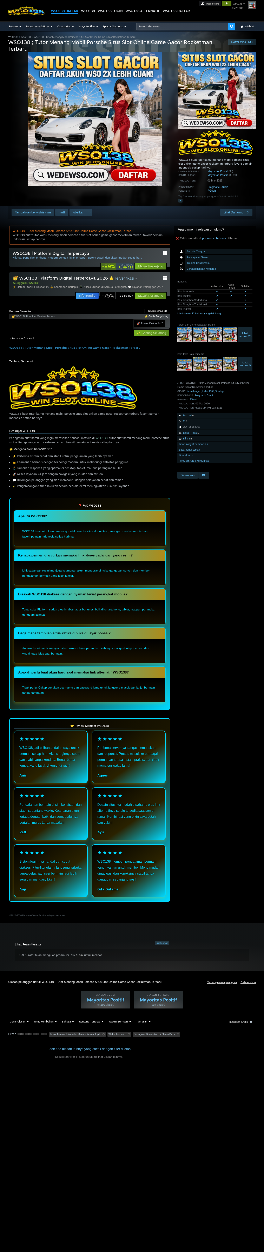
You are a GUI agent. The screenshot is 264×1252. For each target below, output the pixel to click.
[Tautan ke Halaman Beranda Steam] (26, 14)
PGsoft (211, 190)
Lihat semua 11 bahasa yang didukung (199, 313)
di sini (79, 955)
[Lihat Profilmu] (252, 5)
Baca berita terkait (189, 449)
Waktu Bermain (118, 1021)
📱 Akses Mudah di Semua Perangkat (102, 286)
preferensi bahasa (214, 238)
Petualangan (194, 391)
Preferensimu (248, 982)
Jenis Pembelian (44, 1021)
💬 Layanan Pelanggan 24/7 (145, 286)
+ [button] (180, 200)
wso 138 (26, 37)
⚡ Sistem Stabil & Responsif (30, 286)
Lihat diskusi (186, 455)
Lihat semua (162, 943)
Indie (205, 391)
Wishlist (249, 26)
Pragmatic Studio (217, 187)
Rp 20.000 (237, 8)
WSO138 (88, 11)
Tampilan (141, 1021)
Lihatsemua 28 (245, 334)
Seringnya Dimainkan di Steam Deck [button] (154, 1034)
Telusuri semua (157, 310)
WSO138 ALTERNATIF (143, 11)
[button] (15, 26)
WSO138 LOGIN (110, 11)
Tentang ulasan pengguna (222, 982)
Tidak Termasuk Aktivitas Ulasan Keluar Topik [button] (75, 1034)
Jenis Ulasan (18, 1021)
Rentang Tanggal (89, 1021)
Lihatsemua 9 (245, 364)
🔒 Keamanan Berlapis (64, 286)
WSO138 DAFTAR (64, 11)
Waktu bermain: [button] (117, 1034)
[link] (117, 266)
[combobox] (182, 26)
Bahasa (66, 1021)
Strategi (219, 391)
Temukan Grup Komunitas (194, 460)
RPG (211, 391)
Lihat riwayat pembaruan (193, 444)
